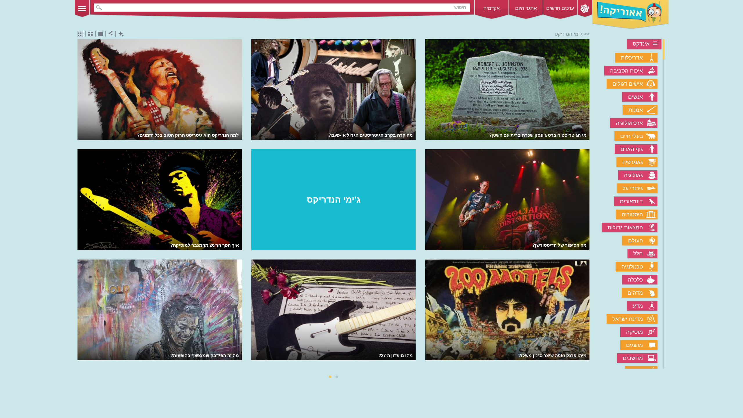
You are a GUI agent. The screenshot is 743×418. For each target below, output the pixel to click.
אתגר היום (526, 8)
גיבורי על (633, 188)
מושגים (634, 345)
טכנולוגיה (632, 267)
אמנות (635, 110)
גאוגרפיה (632, 162)
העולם (635, 240)
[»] (585, 204)
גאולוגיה (633, 175)
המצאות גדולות (625, 227)
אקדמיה (492, 8)
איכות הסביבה (626, 71)
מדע (638, 306)
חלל (638, 254)
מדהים (635, 293)
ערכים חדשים (560, 8)
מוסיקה (634, 332)
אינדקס (641, 44)
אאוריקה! (630, 14)
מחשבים (633, 358)
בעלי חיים (631, 136)
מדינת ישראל (627, 319)
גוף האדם (632, 149)
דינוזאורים (631, 201)
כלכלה (635, 280)
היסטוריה (632, 214)
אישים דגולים (627, 84)
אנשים (635, 97)
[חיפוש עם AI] (120, 34)
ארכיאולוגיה (629, 123)
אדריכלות (632, 58)
